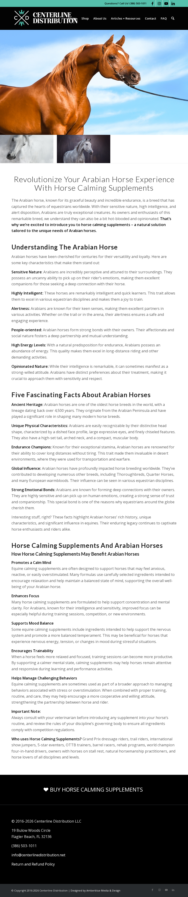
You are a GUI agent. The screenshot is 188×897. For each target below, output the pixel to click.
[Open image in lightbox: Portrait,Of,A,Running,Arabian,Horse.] (105, 158)
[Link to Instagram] (159, 3)
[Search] (173, 18)
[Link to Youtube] (166, 3)
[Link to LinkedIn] (173, 3)
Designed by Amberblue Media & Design (95, 890)
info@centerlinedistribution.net (38, 854)
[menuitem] (72, 18)
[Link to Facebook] (152, 3)
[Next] (178, 149)
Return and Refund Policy (33, 864)
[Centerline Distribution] (45, 18)
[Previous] (10, 149)
